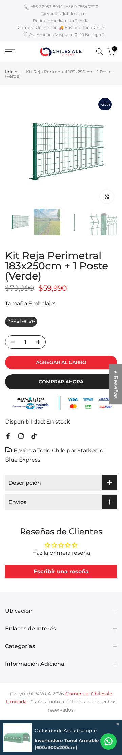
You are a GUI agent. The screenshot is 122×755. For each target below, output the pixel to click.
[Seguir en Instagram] (21, 436)
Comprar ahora (61, 382)
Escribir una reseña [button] (61, 571)
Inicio (11, 72)
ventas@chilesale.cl (66, 13)
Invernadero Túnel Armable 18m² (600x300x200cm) (73, 744)
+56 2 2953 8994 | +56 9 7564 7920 (64, 6)
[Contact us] (108, 741)
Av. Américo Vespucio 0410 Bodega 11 (67, 34)
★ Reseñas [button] (116, 384)
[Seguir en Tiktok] (34, 436)
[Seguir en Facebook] (8, 436)
